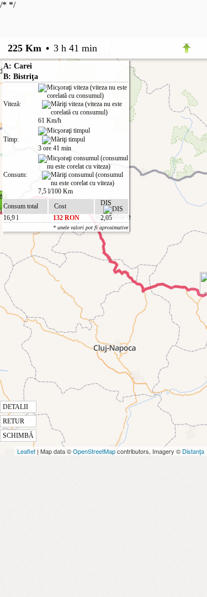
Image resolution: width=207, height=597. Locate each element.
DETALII (15, 407)
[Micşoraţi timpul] (64, 131)
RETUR (13, 421)
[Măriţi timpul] (63, 139)
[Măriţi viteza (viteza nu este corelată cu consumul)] (85, 108)
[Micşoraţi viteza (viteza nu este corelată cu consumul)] (83, 91)
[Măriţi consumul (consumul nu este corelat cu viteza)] (85, 179)
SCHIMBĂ (18, 435)
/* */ (64, 219)
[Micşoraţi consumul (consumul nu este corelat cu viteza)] (83, 162)
